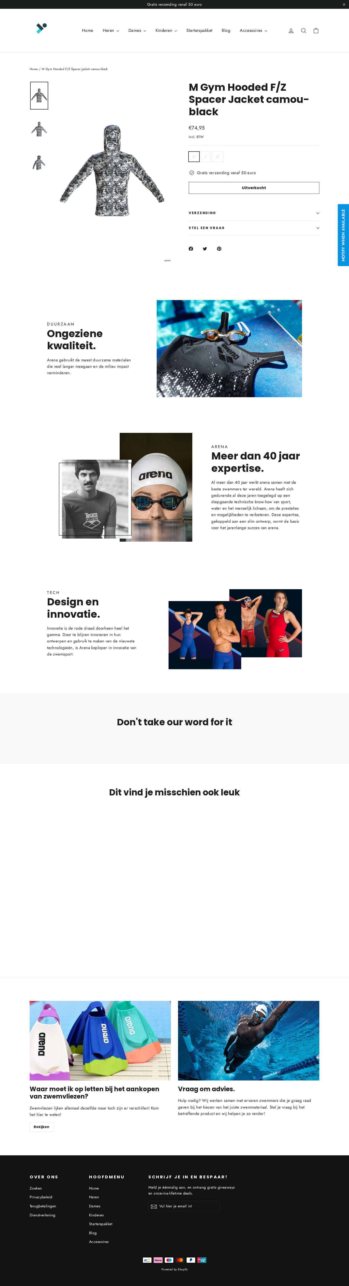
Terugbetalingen (43, 1206)
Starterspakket (199, 30)
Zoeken (36, 1188)
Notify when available (343, 235)
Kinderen (165, 30)
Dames (135, 30)
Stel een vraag (207, 228)
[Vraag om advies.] (248, 1040)
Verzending (202, 213)
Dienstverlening (42, 1215)
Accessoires (252, 30)
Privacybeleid (41, 1197)
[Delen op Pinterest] (222, 248)
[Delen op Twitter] (207, 248)
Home (87, 30)
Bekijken (41, 1126)
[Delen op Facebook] (193, 248)
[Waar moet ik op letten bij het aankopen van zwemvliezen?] (100, 1040)
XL (218, 156)
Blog (226, 30)
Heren (109, 30)
